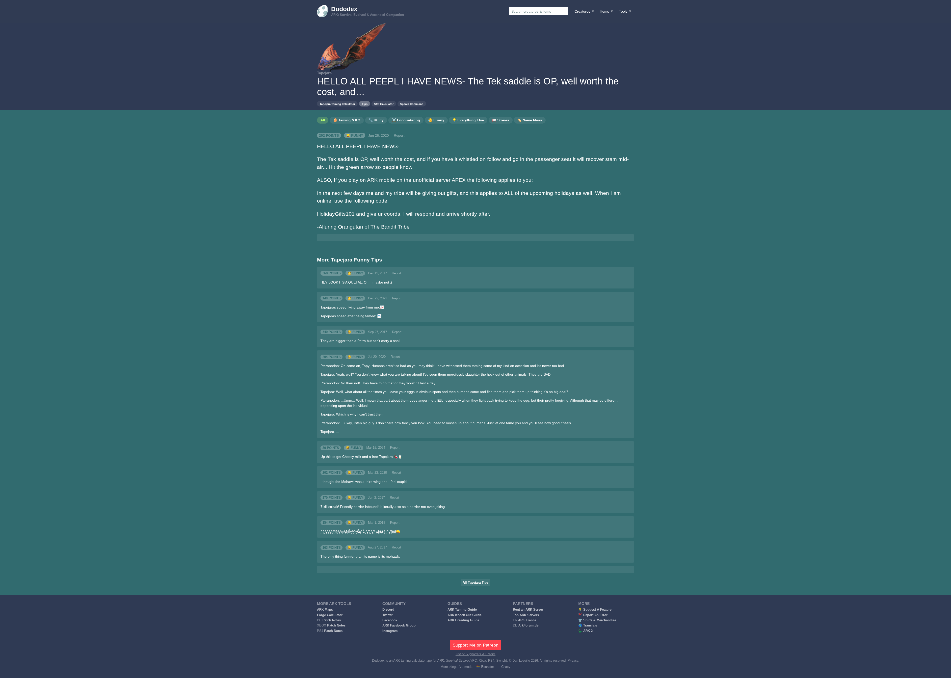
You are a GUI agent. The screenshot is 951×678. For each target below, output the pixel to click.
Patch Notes (331, 620)
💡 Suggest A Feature (594, 609)
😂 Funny (354, 135)
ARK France (527, 620)
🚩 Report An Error (593, 615)
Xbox (482, 660)
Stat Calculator (384, 104)
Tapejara (324, 73)
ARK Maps (325, 609)
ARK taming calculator (409, 660)
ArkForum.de (528, 625)
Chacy (505, 667)
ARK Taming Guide (462, 609)
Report (399, 135)
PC (474, 660)
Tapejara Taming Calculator (337, 104)
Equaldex (488, 667)
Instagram (390, 631)
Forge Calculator (330, 615)
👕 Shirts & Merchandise (597, 620)
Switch (501, 660)
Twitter (387, 615)
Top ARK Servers (526, 615)
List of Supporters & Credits (476, 654)
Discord (388, 609)
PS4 (491, 660)
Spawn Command (411, 104)
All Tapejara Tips (475, 582)
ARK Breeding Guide (463, 620)
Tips (365, 104)
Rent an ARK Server (528, 609)
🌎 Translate (587, 625)
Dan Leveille (521, 660)
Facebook (389, 620)
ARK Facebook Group (399, 625)
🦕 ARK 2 (585, 631)
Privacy (573, 660)
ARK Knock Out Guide (464, 615)
